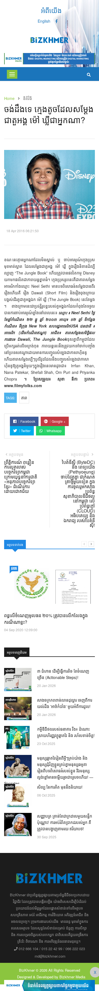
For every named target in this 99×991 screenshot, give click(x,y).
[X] (49, 985)
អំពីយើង (51, 10)
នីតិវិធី (14, 568)
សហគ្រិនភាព (11, 699)
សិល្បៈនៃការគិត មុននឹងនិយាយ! (59, 787)
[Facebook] (56, 21)
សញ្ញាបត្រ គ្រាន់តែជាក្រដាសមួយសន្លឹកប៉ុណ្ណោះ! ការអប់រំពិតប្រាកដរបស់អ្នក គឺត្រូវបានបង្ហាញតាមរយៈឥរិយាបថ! (64, 822)
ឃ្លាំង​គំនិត (10, 670)
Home (9, 98)
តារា (24, 397)
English (44, 21)
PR (7, 728)
